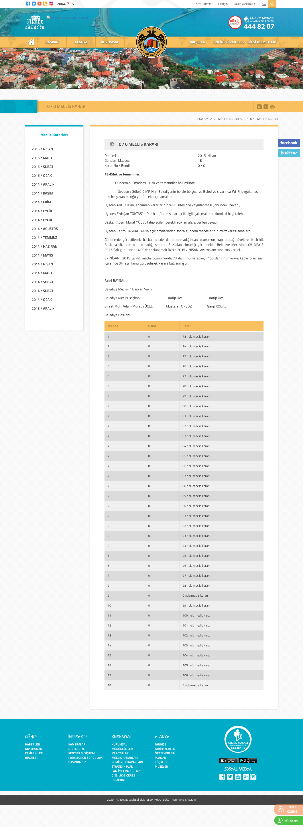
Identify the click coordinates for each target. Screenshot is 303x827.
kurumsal (110, 42)
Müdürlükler (122, 748)
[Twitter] (34, 3)
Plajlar (160, 757)
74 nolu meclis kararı (196, 346)
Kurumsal (119, 744)
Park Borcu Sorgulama (86, 757)
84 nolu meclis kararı (196, 446)
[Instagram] (51, 3)
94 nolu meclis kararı (196, 545)
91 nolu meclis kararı (196, 515)
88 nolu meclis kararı (196, 485)
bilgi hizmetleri (262, 42)
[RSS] (45, 3)
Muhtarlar (120, 753)
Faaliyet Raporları (126, 771)
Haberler (32, 744)
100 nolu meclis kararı (197, 615)
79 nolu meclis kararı (196, 396)
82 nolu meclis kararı (196, 426)
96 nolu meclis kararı (196, 565)
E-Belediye (76, 748)
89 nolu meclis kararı (196, 495)
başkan (52, 42)
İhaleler (31, 757)
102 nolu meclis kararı (197, 635)
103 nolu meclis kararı (197, 645)
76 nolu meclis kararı (196, 366)
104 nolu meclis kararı (197, 655)
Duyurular (33, 748)
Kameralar (76, 744)
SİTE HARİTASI (204, 4)
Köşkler (161, 762)
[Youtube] (39, 3)
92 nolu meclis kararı (196, 525)
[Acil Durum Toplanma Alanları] (68, 17)
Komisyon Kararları (127, 762)
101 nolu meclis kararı (197, 625)
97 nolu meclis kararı (196, 575)
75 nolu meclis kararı (196, 356)
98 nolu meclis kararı (196, 585)
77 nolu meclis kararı (196, 376)
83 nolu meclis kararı (196, 436)
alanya (81, 42)
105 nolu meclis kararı (197, 665)
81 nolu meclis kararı (196, 416)
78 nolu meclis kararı (196, 386)
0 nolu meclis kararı (195, 595)
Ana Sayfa (204, 119)
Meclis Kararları (231, 119)
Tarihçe (160, 744)
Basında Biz (77, 762)
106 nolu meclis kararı (197, 675)
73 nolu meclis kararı (196, 336)
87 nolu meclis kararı (196, 475)
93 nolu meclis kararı (196, 535)
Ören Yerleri (165, 753)
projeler (197, 42)
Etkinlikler (34, 753)
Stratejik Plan (122, 766)
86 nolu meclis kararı (196, 465)
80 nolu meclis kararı (196, 406)
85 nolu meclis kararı (196, 455)
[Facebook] (28, 3)
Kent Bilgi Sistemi (82, 753)
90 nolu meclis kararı (196, 505)
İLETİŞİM (223, 4)
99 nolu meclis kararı (196, 605)
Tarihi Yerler (165, 748)
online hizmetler (229, 42)
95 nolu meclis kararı (196, 555)
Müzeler (161, 766)
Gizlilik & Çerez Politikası (123, 777)
